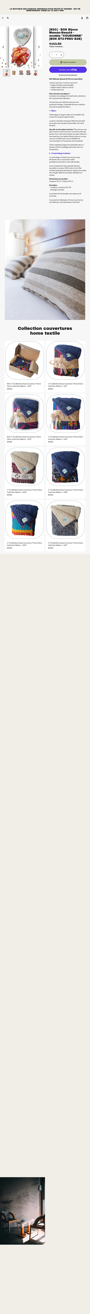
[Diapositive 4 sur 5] (28, 73)
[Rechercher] (7, 17)
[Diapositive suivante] (39, 47)
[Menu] (2, 18)
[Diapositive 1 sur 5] (7, 73)
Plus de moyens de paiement (68, 75)
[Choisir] (41, 377)
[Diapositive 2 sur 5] (14, 73)
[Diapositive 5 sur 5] (35, 73)
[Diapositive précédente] (2, 47)
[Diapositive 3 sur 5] (21, 73)
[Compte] (82, 17)
